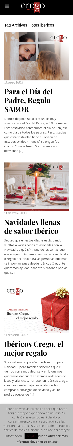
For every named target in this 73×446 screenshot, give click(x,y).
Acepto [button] (31, 436)
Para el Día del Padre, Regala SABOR (28, 100)
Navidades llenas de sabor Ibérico (32, 226)
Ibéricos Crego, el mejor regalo (33, 348)
